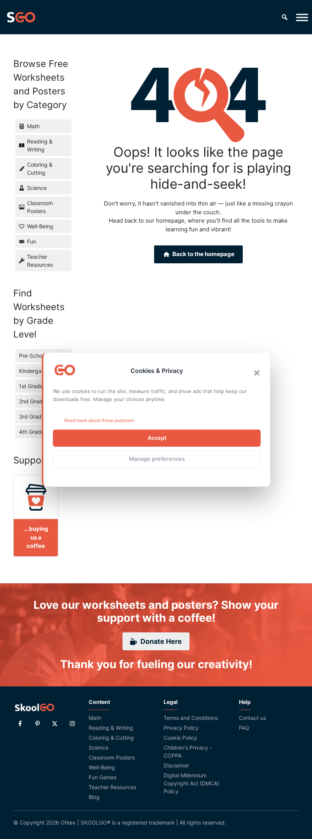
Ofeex (68, 822)
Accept (157, 438)
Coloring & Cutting (111, 737)
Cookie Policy (180, 737)
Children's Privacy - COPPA (188, 751)
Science (98, 747)
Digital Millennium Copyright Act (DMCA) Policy (191, 783)
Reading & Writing (111, 727)
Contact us (252, 718)
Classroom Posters (112, 757)
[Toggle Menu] (302, 16)
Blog (94, 797)
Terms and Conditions (191, 718)
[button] (257, 373)
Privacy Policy (181, 727)
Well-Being (102, 767)
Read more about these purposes (99, 420)
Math (95, 718)
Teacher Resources (112, 787)
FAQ (244, 727)
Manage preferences (157, 458)
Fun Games (102, 777)
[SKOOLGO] (21, 17)
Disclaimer (176, 765)
